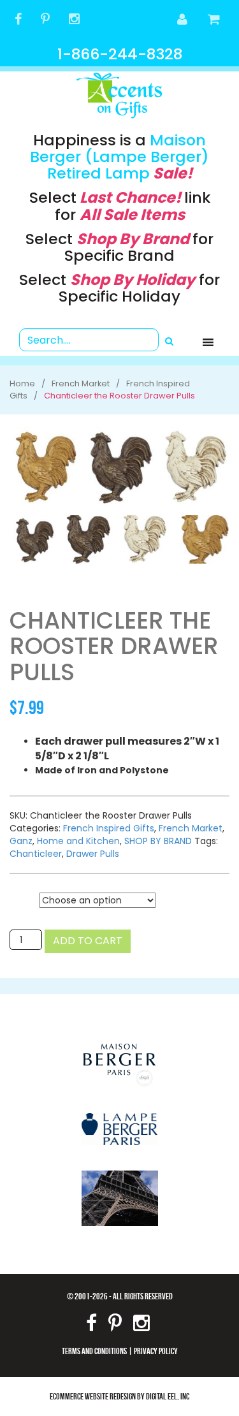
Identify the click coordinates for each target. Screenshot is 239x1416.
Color (23, 900)
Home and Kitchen (78, 841)
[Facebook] (18, 20)
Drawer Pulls (92, 853)
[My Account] (183, 20)
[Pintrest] (45, 20)
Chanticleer (36, 853)
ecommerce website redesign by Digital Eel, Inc (119, 1396)
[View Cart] (214, 20)
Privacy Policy (156, 1350)
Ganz (21, 841)
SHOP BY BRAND (158, 841)
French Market (190, 828)
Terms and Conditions (94, 1350)
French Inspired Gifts (108, 828)
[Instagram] (74, 20)
